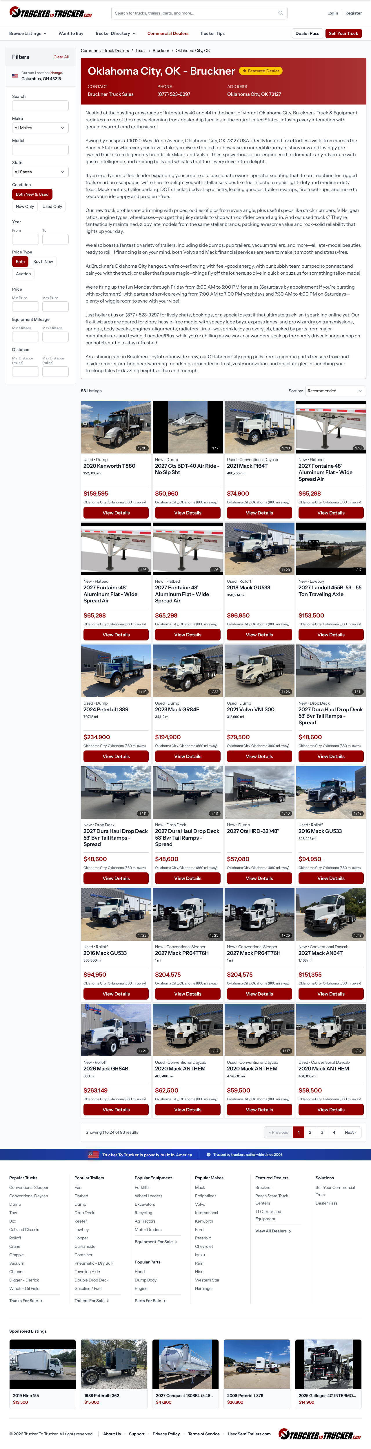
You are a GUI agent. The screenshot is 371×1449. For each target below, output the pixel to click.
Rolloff (15, 1238)
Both (20, 261)
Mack (200, 1187)
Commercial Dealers (168, 33)
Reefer (80, 1221)
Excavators (145, 1204)
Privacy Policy (166, 1434)
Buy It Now (43, 261)
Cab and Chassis (24, 1229)
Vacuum (16, 1263)
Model (18, 140)
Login (333, 13)
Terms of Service (204, 1434)
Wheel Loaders (148, 1195)
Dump (15, 1204)
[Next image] (145, 427)
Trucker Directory (112, 33)
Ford (199, 1229)
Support (137, 1434)
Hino (199, 1271)
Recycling (143, 1212)
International (206, 1212)
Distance (20, 349)
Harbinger (204, 1288)
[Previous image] (87, 427)
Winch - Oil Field (24, 1288)
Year (16, 221)
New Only (25, 206)
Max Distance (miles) (53, 360)
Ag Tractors (145, 1221)
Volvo (200, 1204)
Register (353, 13)
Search (19, 96)
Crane (14, 1246)
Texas (140, 50)
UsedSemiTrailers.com (249, 1434)
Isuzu (200, 1254)
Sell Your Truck (343, 33)
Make (17, 118)
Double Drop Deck (91, 1280)
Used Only (52, 206)
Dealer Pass (307, 33)
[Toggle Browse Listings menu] (44, 33)
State (17, 162)
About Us (112, 1434)
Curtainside (84, 1246)
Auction (23, 273)
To (44, 230)
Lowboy (81, 1229)
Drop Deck (84, 1212)
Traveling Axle (87, 1271)
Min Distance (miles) (22, 360)
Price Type (22, 252)
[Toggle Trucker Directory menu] (133, 33)
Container (83, 1254)
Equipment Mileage (31, 319)
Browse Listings (25, 33)
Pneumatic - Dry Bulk (93, 1263)
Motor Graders (148, 1229)
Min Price (19, 298)
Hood (140, 1271)
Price (17, 289)
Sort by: (296, 390)
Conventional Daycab (28, 1195)
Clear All (61, 57)
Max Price (50, 298)
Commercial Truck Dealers (105, 50)
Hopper (81, 1238)
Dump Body (146, 1280)
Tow (13, 1212)
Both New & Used (32, 194)
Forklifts (142, 1187)
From (16, 230)
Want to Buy (71, 33)
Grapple (16, 1254)
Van (77, 1187)
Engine (141, 1288)
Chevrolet (204, 1246)
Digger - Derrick (24, 1280)
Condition (21, 184)
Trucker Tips (212, 33)
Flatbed (81, 1195)
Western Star (207, 1280)
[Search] (281, 13)
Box (12, 1221)
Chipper (16, 1271)
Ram (199, 1263)
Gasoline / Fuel (87, 1288)
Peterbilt (203, 1238)
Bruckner (161, 50)
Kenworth (204, 1221)
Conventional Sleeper (28, 1187)
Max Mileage (52, 328)
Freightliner (205, 1195)
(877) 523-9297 (173, 94)
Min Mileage (22, 328)
